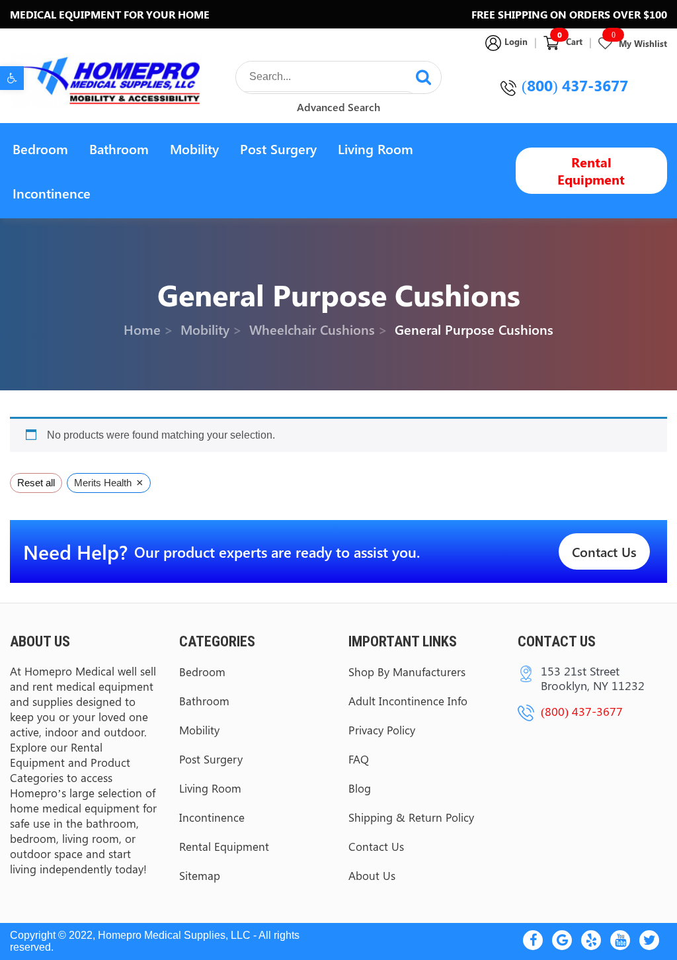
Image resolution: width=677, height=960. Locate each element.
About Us (371, 875)
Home (142, 329)
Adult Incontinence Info (407, 700)
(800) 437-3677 (575, 85)
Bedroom (40, 148)
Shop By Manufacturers (406, 671)
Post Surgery (278, 148)
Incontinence (52, 193)
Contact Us (604, 551)
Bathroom (119, 148)
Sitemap (199, 875)
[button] (12, 78)
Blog (359, 788)
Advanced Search (338, 107)
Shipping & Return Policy (411, 817)
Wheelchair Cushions (312, 329)
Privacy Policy (381, 729)
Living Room (375, 148)
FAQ (358, 759)
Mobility (194, 148)
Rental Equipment (591, 170)
